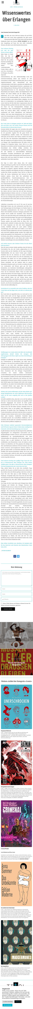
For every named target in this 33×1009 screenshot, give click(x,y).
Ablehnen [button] (17, 1001)
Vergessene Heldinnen (6, 730)
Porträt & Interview (18, 6)
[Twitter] (18, 556)
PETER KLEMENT (6, 550)
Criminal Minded (5, 848)
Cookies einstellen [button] (8, 1001)
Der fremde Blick (5, 966)
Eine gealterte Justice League (7, 786)
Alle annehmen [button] (7, 1005)
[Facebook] (14, 556)
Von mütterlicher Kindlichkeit (7, 908)
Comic (11, 6)
